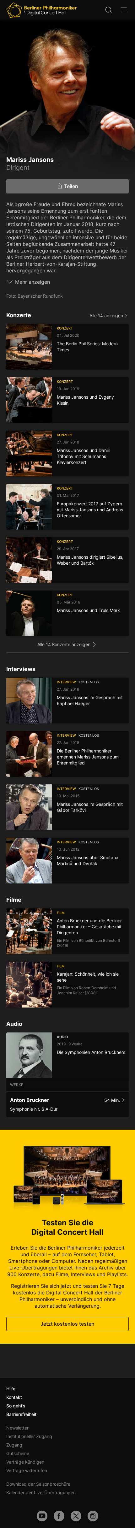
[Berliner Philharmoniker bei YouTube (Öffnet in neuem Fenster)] (42, 1516)
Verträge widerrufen (26, 1470)
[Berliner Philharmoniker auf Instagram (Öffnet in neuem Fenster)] (93, 1516)
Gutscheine (17, 1453)
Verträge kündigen (25, 1462)
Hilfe (10, 1388)
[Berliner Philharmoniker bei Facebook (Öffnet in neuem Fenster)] (59, 1516)
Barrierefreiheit (21, 1414)
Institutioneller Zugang (29, 1436)
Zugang (14, 1445)
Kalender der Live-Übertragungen (41, 1492)
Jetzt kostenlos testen (67, 1324)
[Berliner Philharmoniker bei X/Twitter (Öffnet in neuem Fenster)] (76, 1516)
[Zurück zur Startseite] (41, 10)
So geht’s (15, 1405)
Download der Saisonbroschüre (38, 1484)
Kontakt (14, 1397)
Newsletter (17, 1427)
